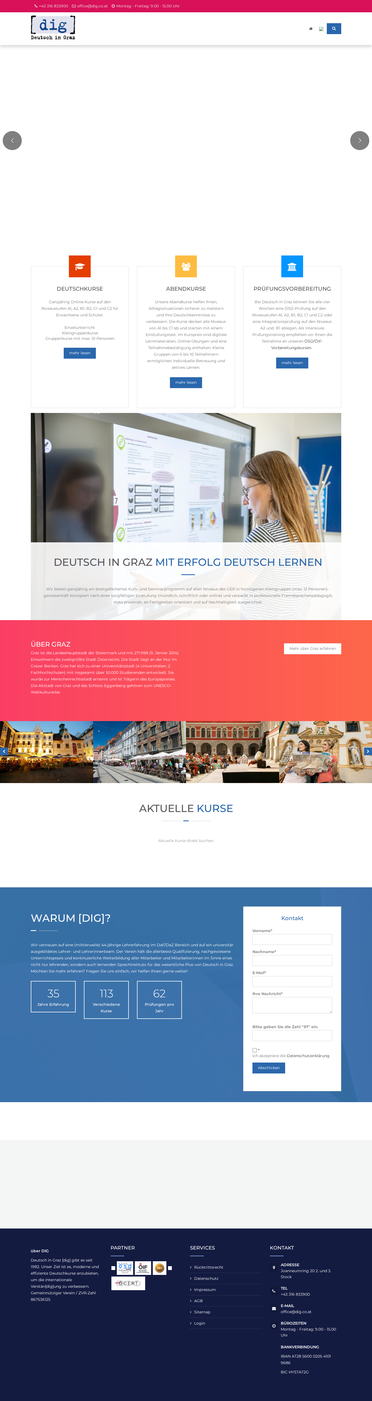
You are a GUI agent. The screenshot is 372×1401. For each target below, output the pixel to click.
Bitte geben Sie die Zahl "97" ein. (285, 1026)
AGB (198, 1300)
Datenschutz (206, 1278)
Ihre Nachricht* (267, 993)
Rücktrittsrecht (208, 1267)
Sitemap (202, 1312)
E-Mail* (259, 972)
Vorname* (262, 930)
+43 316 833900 (53, 6)
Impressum (205, 1289)
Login (199, 1323)
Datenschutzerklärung (308, 1055)
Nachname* (264, 951)
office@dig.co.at (92, 6)
